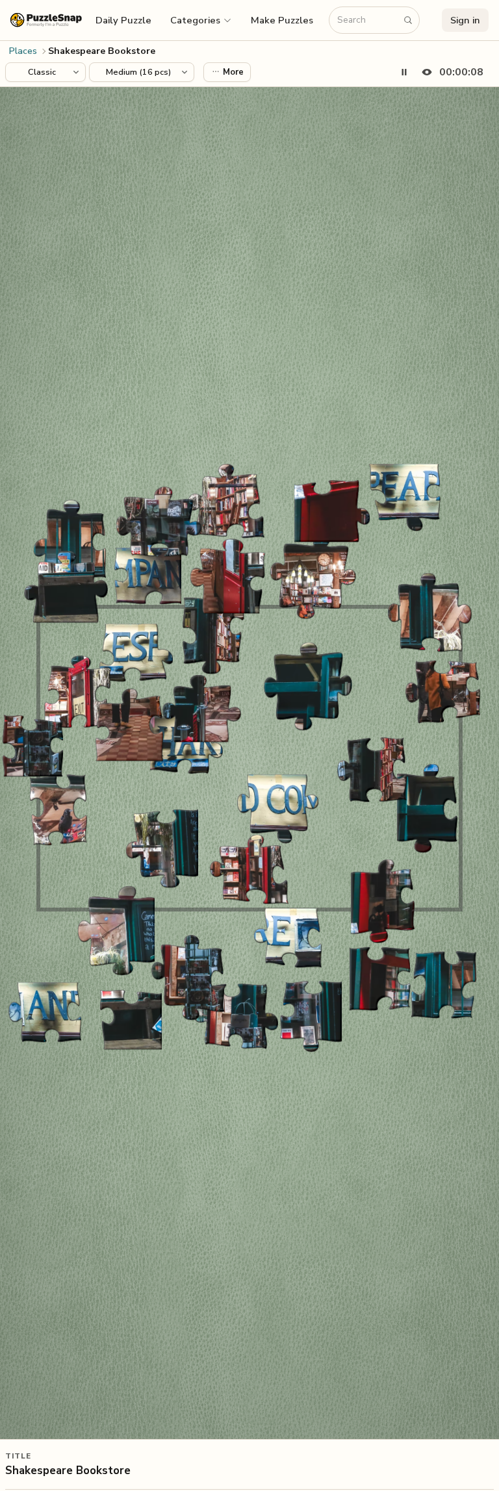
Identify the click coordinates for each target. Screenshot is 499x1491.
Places (23, 51)
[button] (201, 20)
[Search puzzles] (408, 20)
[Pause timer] (404, 72)
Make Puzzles (282, 20)
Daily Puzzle (123, 20)
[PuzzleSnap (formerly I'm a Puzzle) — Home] (46, 20)
